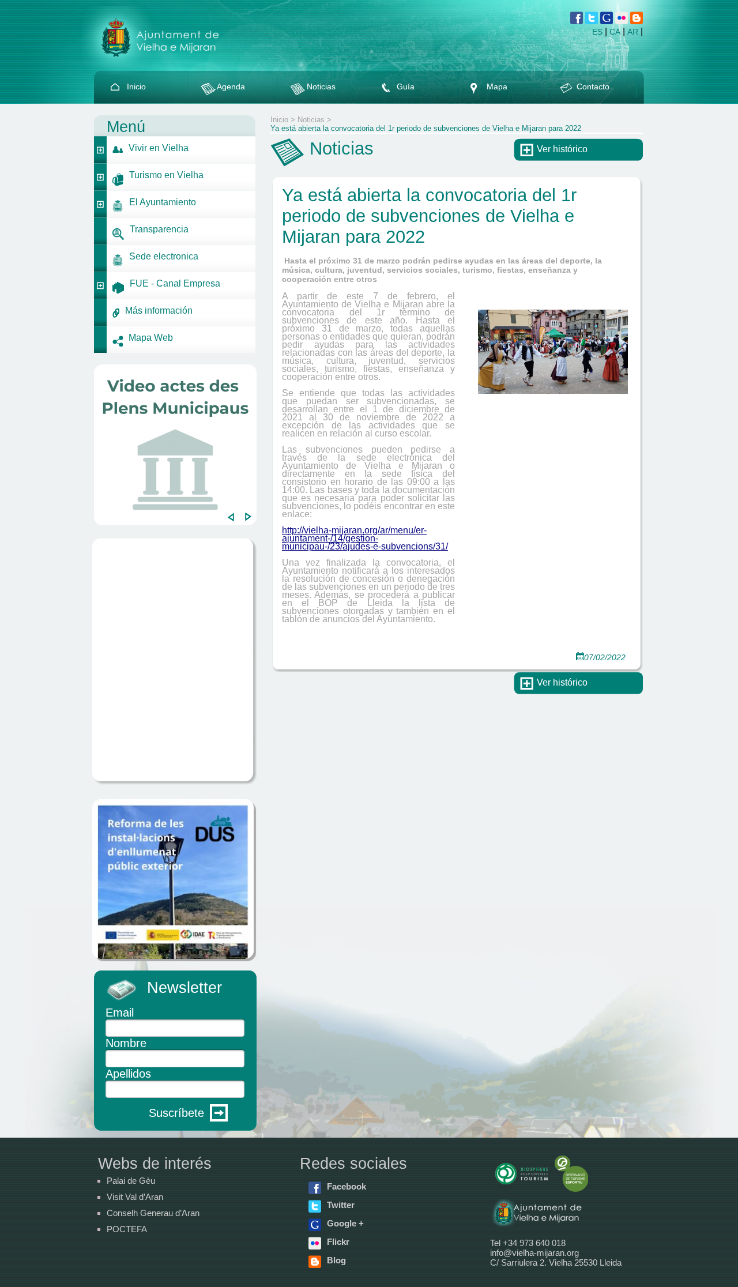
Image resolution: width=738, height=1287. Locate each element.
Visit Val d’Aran (135, 1197)
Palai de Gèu (131, 1181)
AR (632, 31)
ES (597, 31)
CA (614, 31)
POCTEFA (127, 1229)
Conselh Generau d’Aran (153, 1213)
